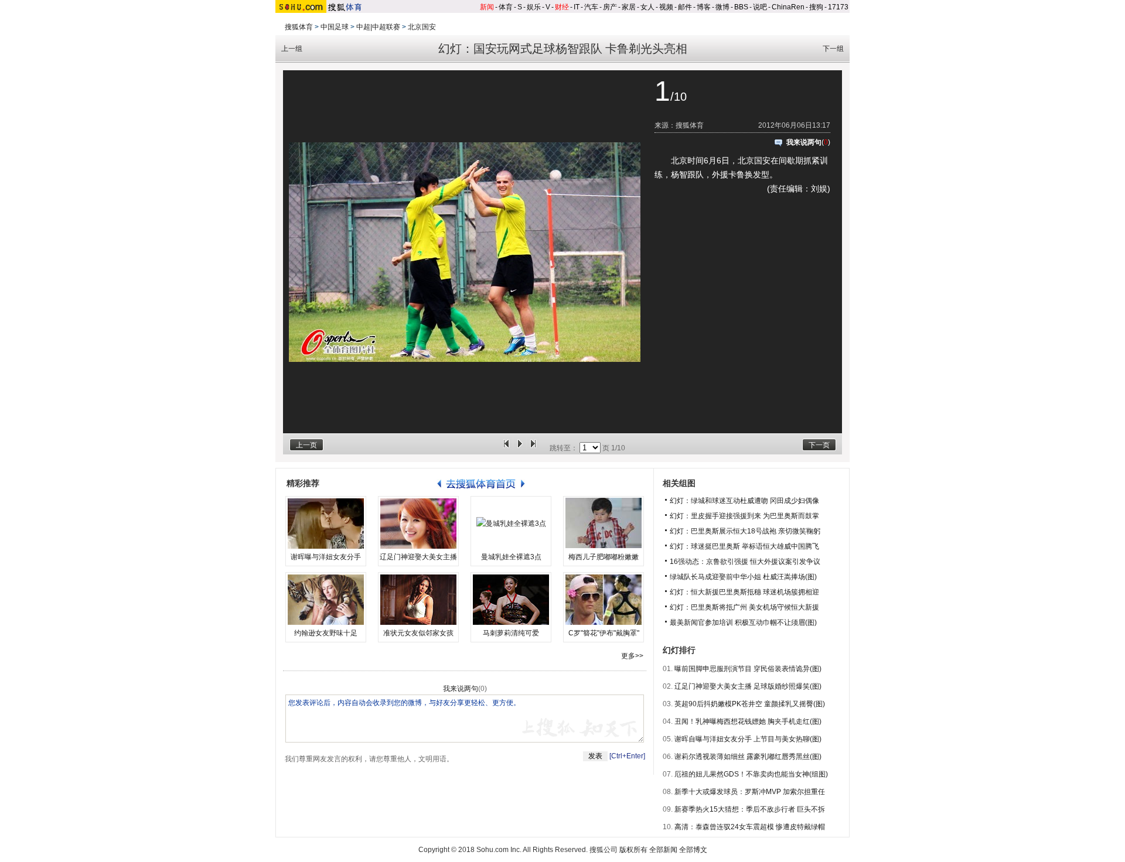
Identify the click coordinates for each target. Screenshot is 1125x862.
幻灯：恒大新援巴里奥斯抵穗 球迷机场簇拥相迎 (744, 592)
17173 (838, 7)
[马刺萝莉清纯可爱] (511, 599)
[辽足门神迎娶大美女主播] (418, 523)
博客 (704, 7)
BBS (741, 7)
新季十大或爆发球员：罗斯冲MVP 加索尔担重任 (749, 792)
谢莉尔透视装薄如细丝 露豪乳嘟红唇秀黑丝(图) (747, 756)
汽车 (591, 7)
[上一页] (506, 448)
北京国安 (422, 27)
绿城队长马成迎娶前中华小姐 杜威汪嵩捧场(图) (743, 577)
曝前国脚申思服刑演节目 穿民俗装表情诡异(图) (747, 669)
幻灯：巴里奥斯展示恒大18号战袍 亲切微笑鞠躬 (745, 531)
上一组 (291, 49)
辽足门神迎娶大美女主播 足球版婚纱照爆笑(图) (747, 686)
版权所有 (633, 850)
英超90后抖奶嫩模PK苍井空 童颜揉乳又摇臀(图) (749, 704)
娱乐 (534, 7)
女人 (647, 7)
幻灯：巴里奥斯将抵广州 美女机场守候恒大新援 (744, 607)
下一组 (833, 49)
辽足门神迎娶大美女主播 (418, 557)
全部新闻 (663, 850)
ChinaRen (788, 7)
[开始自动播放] (520, 448)
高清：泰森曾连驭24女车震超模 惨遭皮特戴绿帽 (749, 827)
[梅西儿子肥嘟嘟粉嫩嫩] (603, 523)
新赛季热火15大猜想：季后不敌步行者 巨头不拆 (749, 809)
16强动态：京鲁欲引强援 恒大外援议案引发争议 (745, 561)
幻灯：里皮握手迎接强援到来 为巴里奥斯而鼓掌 (744, 516)
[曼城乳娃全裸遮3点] (511, 523)
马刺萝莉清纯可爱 (511, 633)
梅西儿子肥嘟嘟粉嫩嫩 (603, 557)
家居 (629, 7)
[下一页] (533, 448)
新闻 (487, 7)
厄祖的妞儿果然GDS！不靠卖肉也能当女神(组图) (751, 774)
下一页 (819, 445)
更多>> (632, 656)
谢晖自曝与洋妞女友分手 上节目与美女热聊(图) (747, 739)
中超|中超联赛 (378, 27)
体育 (506, 7)
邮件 (685, 7)
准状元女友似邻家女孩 (418, 633)
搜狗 (816, 7)
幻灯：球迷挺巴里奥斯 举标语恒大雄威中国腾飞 (744, 546)
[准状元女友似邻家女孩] (418, 599)
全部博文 (693, 850)
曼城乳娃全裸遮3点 (511, 557)
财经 (562, 7)
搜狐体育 (299, 27)
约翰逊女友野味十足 (325, 633)
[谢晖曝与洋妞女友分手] (326, 523)
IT (576, 7)
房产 (610, 7)
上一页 (306, 445)
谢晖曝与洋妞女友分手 (326, 557)
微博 (722, 7)
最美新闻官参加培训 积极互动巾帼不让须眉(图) (743, 622)
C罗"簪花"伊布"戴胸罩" (603, 633)
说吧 (760, 7)
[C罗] (603, 599)
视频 (666, 7)
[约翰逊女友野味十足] (326, 599)
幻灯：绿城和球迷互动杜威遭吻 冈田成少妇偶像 (744, 501)
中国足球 (335, 27)
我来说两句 (803, 142)
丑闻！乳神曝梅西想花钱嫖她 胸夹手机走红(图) (747, 721)
